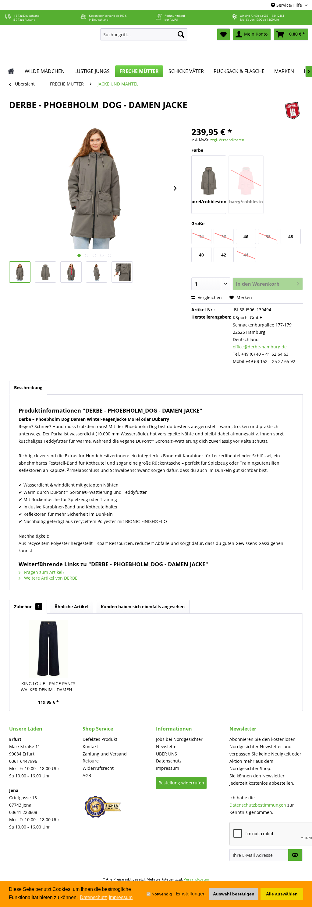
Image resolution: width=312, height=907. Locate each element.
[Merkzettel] (223, 34)
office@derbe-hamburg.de (260, 347)
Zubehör (27, 606)
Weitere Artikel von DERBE (50, 578)
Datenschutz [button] (93, 897)
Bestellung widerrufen (181, 783)
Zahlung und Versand (105, 754)
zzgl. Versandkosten (227, 139)
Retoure (91, 761)
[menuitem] (144, 34)
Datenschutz (169, 761)
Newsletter (167, 746)
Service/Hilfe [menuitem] (289, 5)
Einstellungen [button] (191, 893)
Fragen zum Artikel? (43, 572)
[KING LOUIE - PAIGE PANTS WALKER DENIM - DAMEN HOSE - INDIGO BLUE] (48, 649)
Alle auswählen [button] (282, 893)
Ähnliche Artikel (71, 606)
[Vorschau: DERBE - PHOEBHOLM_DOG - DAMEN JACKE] (19, 272)
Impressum (167, 768)
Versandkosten (196, 879)
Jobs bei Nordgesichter (179, 739)
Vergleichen (209, 297)
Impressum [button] (121, 897)
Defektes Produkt (100, 739)
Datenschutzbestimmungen (257, 805)
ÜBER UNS (166, 754)
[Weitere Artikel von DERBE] (292, 110)
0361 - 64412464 (274, 16)
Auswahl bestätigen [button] (233, 893)
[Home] (11, 71)
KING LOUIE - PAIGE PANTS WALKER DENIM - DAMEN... (48, 686)
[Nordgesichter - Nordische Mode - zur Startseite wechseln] (48, 45)
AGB (87, 775)
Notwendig (161, 893)
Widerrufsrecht (98, 768)
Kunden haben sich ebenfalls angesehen (143, 606)
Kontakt (90, 746)
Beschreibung (28, 387)
